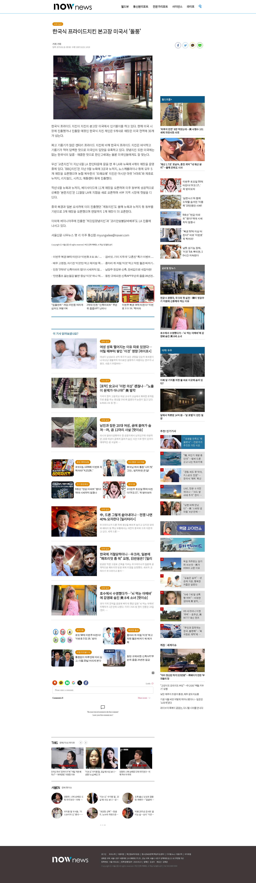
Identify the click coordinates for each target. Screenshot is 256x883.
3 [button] (104, 825)
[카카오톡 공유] (193, 47)
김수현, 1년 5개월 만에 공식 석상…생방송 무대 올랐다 (108, 814)
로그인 (103, 854)
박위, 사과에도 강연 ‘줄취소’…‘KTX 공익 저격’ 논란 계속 (72, 814)
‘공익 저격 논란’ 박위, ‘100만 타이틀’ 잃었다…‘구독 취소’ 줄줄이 (134, 773)
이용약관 (121, 854)
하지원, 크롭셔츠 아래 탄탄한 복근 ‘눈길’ (144, 798)
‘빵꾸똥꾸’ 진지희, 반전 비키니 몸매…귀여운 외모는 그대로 (144, 814)
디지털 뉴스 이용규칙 (174, 854)
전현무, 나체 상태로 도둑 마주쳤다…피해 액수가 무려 (66, 773)
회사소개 (112, 854)
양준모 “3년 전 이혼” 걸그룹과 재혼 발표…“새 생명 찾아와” (73, 799)
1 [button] (100, 825)
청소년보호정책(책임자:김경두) (153, 854)
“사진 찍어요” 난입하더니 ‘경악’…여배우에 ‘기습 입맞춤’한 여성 (100, 773)
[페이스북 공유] (178, 47)
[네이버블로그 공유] (200, 47)
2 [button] (102, 825)
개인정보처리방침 (132, 854)
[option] (66, 762)
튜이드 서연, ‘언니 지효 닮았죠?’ (108, 798)
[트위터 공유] (185, 47)
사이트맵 (187, 854)
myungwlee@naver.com (113, 235)
